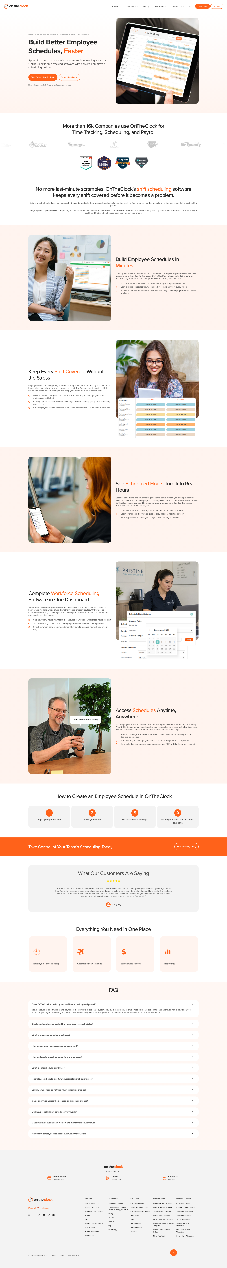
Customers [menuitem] (135, 1199)
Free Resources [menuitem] (159, 1199)
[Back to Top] (173, 1252)
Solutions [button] (131, 6)
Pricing (146, 6)
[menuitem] (95, 1200)
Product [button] (116, 6)
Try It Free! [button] (202, 6)
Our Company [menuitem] (113, 1199)
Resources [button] (159, 6)
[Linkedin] (30, 1215)
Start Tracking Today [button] (186, 846)
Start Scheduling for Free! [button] (43, 77)
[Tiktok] (48, 1215)
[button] (190, 6)
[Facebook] (34, 1215)
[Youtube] (43, 1215)
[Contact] (53, 1215)
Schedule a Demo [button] (69, 77)
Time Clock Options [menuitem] (183, 1199)
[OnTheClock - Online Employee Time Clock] (16, 6)
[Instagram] (39, 1215)
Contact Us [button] (177, 6)
